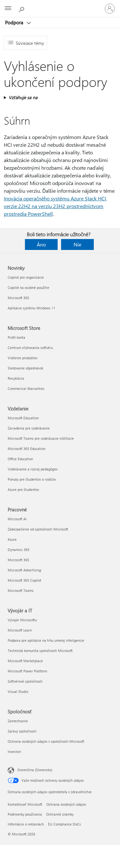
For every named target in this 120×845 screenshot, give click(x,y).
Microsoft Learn (20, 630)
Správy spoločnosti (22, 731)
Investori (14, 751)
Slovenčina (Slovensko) (34, 769)
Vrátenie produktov (22, 357)
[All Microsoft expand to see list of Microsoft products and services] (8, 8)
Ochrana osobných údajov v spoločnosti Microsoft (46, 741)
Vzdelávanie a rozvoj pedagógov (33, 469)
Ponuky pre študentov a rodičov (32, 479)
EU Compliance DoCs (64, 824)
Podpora (15, 22)
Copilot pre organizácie (26, 277)
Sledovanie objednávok (25, 368)
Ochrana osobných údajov (66, 804)
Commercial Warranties (26, 388)
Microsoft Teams (21, 590)
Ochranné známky (60, 814)
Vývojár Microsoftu (22, 619)
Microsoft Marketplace (25, 660)
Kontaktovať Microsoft (25, 804)
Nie (77, 244)
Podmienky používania (25, 814)
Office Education (20, 458)
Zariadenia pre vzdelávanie (29, 428)
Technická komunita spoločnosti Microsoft (40, 650)
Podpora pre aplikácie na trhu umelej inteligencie (46, 640)
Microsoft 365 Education (26, 448)
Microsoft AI (17, 518)
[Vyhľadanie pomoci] (22, 8)
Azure (12, 539)
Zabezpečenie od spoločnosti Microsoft (38, 529)
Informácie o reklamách (26, 824)
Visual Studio (18, 691)
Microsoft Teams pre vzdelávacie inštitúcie (41, 438)
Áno (41, 244)
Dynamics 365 (18, 549)
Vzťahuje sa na (23, 97)
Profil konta (16, 337)
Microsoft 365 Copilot (24, 580)
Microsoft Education (23, 417)
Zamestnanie (18, 720)
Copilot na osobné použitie (28, 287)
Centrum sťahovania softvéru (30, 347)
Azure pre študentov (23, 489)
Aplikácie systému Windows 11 (31, 308)
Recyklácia (16, 378)
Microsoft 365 (18, 297)
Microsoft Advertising (24, 570)
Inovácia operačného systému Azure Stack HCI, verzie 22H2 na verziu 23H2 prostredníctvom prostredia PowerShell (55, 206)
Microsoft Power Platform (27, 671)
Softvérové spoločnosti (25, 681)
